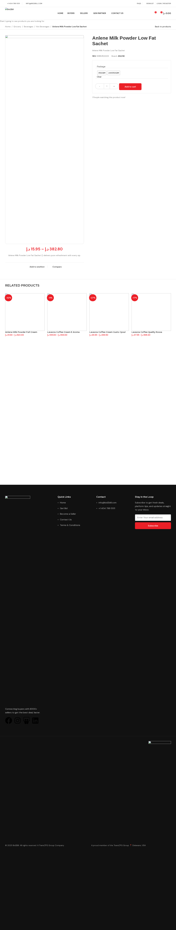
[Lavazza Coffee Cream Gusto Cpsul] (109, 312)
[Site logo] (19, 13)
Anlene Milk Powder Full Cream (21, 332)
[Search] (149, 13)
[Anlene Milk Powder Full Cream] (25, 312)
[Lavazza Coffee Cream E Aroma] (67, 312)
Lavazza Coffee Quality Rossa (147, 332)
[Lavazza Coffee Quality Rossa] (151, 312)
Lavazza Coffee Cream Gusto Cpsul (107, 332)
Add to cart (130, 86)
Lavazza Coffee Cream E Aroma (63, 332)
